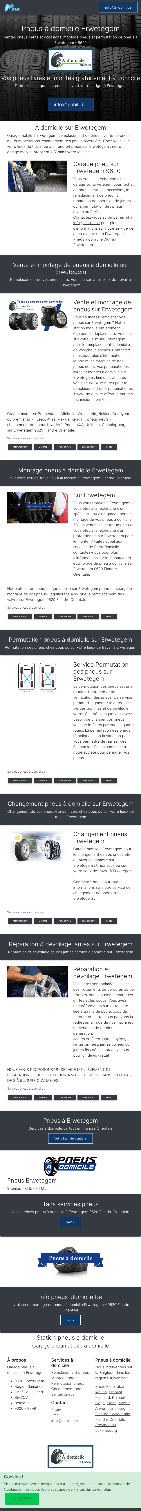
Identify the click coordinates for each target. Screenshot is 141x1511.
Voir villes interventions (70, 1138)
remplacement (20, 447)
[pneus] (12, 8)
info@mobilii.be (118, 7)
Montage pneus (64, 1378)
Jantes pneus (63, 1394)
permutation (65, 447)
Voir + (70, 1222)
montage (43, 447)
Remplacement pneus (70, 1372)
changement (88, 447)
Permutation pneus (67, 1383)
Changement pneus (68, 1389)
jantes (109, 447)
